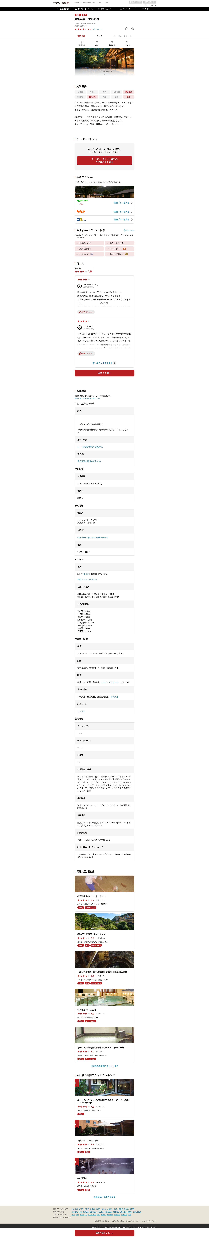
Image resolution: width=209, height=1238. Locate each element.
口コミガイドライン (132, 1221)
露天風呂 (115, 697)
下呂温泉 (100, 1212)
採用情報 (153, 1227)
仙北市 (86, 574)
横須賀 (82, 1215)
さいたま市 (92, 1215)
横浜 (73, 1215)
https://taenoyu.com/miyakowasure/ (92, 537)
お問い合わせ (151, 1221)
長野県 (120, 1209)
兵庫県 (92, 1209)
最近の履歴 (149, 2)
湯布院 (130, 1212)
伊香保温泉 (108, 1212)
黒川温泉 (123, 1212)
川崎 (77, 1215)
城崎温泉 (93, 1212)
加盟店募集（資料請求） (102, 1221)
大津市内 (124, 1215)
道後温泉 (116, 1212)
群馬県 (98, 1209)
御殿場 (103, 1215)
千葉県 (86, 1209)
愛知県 (126, 1209)
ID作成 (153, 5)
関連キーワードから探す (62, 1217)
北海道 (115, 1209)
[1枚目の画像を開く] (104, 61)
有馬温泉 (86, 1212)
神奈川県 (75, 1209)
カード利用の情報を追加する (90, 447)
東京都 (103, 1209)
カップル (81, 711)
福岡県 (132, 1209)
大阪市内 (110, 1215)
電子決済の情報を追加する (89, 461)
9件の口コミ (97, 29)
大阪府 (109, 1209)
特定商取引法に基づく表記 (114, 1227)
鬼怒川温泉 (137, 1212)
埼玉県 (81, 1209)
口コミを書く (104, 373)
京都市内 (117, 1215)
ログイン (146, 5)
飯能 (98, 1215)
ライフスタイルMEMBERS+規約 (139, 1227)
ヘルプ (143, 1221)
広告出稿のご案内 (118, 1221)
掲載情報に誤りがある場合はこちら (88, 398)
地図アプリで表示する (87, 579)
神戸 (129, 1215)
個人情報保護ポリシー (98, 1227)
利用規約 (126, 1227)
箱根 (80, 1212)
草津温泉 (75, 1212)
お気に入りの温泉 (135, 2)
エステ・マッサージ (110, 682)
